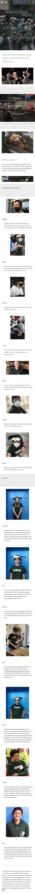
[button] (2, 2)
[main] (17, 58)
